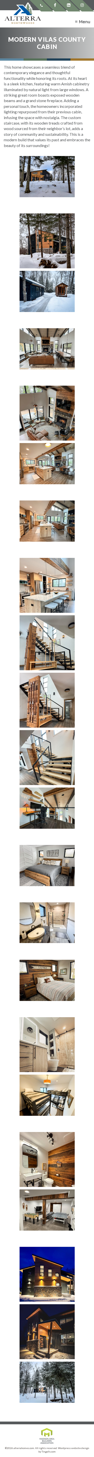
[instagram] (82, 5)
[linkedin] (68, 5)
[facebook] (55, 5)
